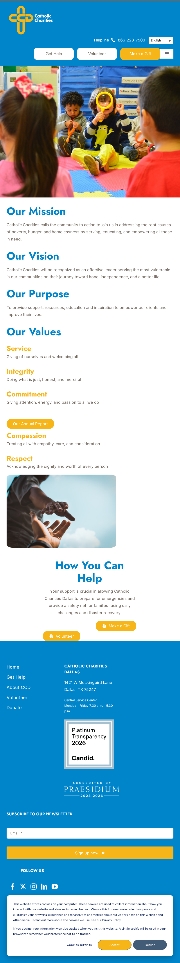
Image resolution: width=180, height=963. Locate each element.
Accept (115, 945)
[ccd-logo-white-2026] (31, 7)
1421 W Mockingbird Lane (88, 682)
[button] (160, 40)
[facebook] (12, 887)
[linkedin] (44, 887)
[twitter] (23, 887)
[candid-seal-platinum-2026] (89, 721)
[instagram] (34, 887)
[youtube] (55, 887)
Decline (150, 945)
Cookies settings (79, 945)
